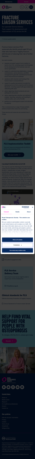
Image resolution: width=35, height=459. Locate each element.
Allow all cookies (17, 239)
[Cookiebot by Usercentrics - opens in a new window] (22, 207)
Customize (17, 245)
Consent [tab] (6, 211)
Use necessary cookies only (18, 250)
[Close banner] (32, 207)
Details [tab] (18, 211)
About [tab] (29, 211)
